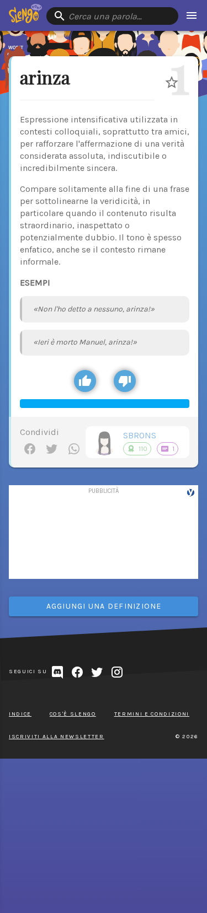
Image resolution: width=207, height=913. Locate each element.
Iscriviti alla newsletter (56, 736)
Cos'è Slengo (73, 714)
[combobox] (112, 16)
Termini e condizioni (151, 714)
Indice (20, 714)
